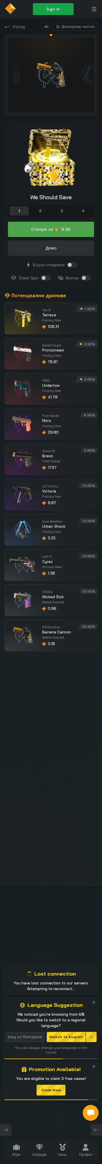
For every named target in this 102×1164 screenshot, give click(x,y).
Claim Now (51, 1090)
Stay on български (25, 1037)
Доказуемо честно (78, 26)
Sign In (53, 9)
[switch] (72, 265)
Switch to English (66, 1037)
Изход (18, 26)
